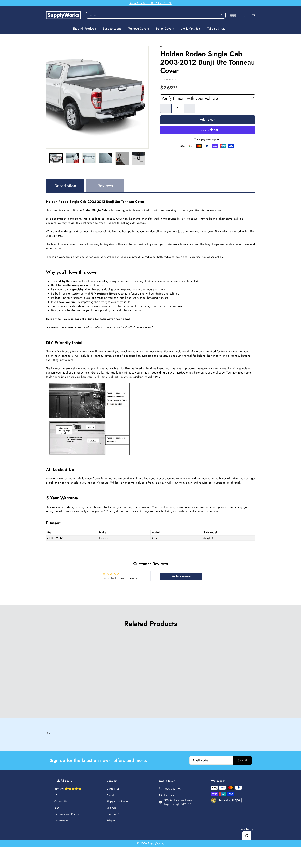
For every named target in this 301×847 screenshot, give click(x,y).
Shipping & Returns (118, 801)
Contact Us (60, 801)
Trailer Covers (165, 28)
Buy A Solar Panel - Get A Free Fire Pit (150, 3)
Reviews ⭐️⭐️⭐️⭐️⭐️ (68, 789)
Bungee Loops (112, 28)
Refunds (111, 808)
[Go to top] (246, 835)
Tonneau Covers (138, 28)
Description (65, 185)
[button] (232, 15)
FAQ (57, 795)
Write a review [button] (181, 576)
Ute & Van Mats (190, 28)
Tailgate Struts (216, 28)
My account (61, 820)
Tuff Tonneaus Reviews (67, 814)
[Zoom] (97, 97)
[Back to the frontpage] (161, 46)
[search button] (221, 15)
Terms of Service (116, 814)
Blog (57, 808)
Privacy (111, 820)
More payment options (207, 139)
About (110, 795)
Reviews (105, 185)
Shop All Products (84, 28)
